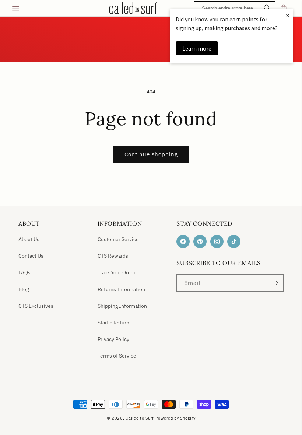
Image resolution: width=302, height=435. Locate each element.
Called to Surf (140, 418)
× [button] (287, 15)
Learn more (196, 48)
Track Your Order (117, 272)
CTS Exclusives (35, 306)
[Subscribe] (275, 283)
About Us (28, 239)
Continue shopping (151, 154)
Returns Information (121, 289)
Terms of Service (117, 355)
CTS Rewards (113, 256)
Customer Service (118, 239)
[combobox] (236, 8)
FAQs (24, 272)
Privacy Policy (113, 339)
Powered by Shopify (175, 418)
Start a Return (113, 322)
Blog (23, 289)
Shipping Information (122, 306)
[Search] (267, 8)
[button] (15, 8)
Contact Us (30, 256)
